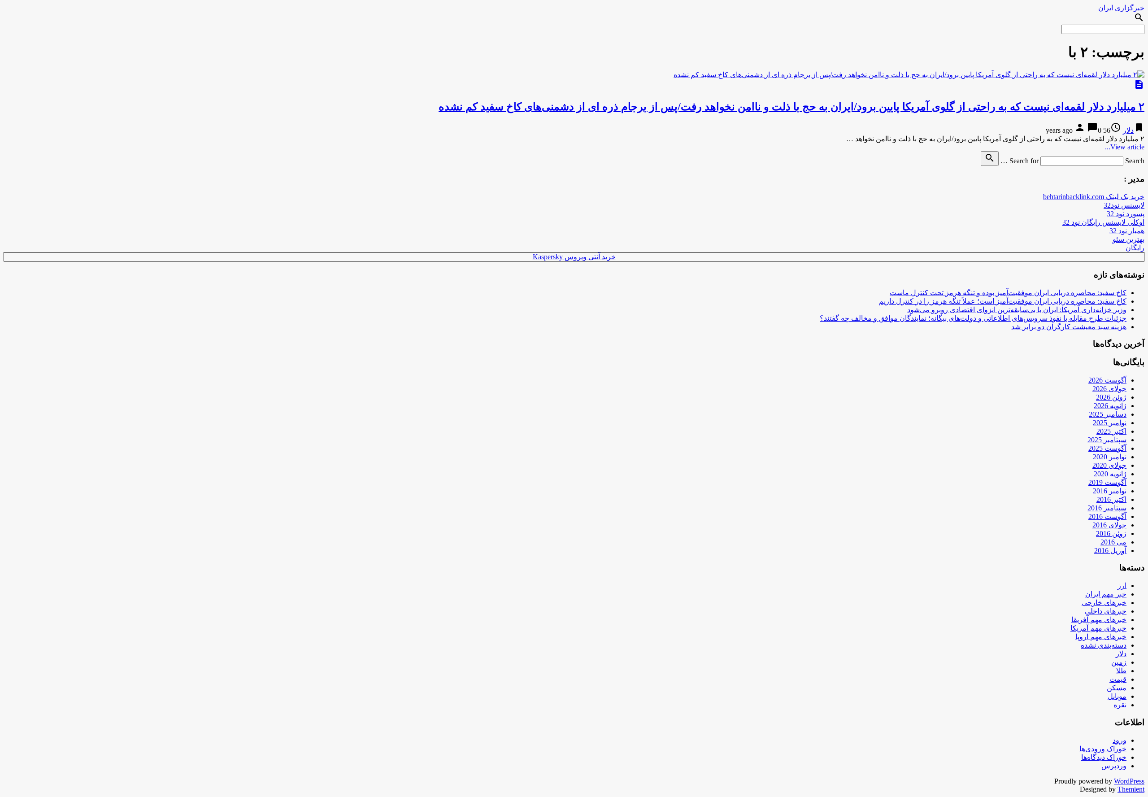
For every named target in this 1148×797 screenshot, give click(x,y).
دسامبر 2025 (1107, 414)
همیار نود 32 (1126, 231)
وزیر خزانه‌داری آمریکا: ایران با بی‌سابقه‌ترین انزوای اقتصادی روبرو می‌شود (1016, 310)
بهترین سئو (1128, 239)
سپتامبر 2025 (1106, 440)
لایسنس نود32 (1124, 205)
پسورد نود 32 (1125, 214)
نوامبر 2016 (1109, 491)
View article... (1124, 147)
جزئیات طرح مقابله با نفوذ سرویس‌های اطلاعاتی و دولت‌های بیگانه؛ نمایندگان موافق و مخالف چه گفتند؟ (973, 318)
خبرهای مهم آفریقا (1098, 619)
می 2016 (1113, 542)
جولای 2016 (1109, 525)
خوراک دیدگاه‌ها (1103, 757)
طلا (1121, 671)
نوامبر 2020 (1109, 457)
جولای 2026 (1109, 388)
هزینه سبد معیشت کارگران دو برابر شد (1068, 327)
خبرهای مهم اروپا (1100, 636)
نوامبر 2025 (1109, 423)
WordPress (1129, 781)
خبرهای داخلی (1105, 611)
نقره (1119, 705)
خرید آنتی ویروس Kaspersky (574, 257)
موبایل (1117, 696)
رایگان (1135, 248)
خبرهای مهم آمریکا (1098, 628)
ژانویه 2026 (1110, 405)
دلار (1128, 130)
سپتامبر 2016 (1106, 508)
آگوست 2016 (1107, 516)
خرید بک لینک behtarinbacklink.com (1093, 196)
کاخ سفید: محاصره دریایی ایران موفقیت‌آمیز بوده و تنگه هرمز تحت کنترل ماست (1008, 292)
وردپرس (1113, 766)
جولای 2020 (1109, 465)
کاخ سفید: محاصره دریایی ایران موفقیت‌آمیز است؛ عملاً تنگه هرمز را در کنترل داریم (1002, 301)
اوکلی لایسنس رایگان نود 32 (1103, 222)
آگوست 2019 (1107, 482)
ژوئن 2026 (1111, 397)
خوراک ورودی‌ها (1102, 749)
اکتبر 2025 (1111, 431)
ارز (1122, 585)
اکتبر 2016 (1111, 499)
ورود (1119, 740)
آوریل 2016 (1110, 550)
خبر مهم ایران (1105, 594)
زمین (1118, 662)
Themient (1131, 789)
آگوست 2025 (1107, 448)
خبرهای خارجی (1104, 602)
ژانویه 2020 (1110, 474)
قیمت (1117, 679)
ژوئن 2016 (1111, 533)
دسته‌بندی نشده (1103, 645)
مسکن (1116, 688)
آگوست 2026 (1107, 380)
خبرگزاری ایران (1121, 8)
